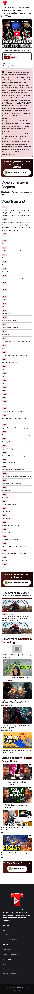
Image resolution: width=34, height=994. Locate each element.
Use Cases (6, 935)
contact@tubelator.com (11, 954)
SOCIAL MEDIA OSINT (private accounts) (17, 655)
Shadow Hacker (7, 705)
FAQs (4, 964)
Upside (9, 680)
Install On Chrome (19, 869)
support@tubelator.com (11, 973)
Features (6, 931)
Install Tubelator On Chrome (18, 172)
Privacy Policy (7, 969)
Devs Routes (20, 987)
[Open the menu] (29, 3)
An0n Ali (7, 657)
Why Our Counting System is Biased (17, 805)
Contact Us (7, 950)
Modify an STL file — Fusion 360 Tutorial (17, 751)
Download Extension (10, 939)
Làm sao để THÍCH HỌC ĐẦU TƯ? (17, 678)
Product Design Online (11, 753)
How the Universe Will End (17, 782)
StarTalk (12, 66)
